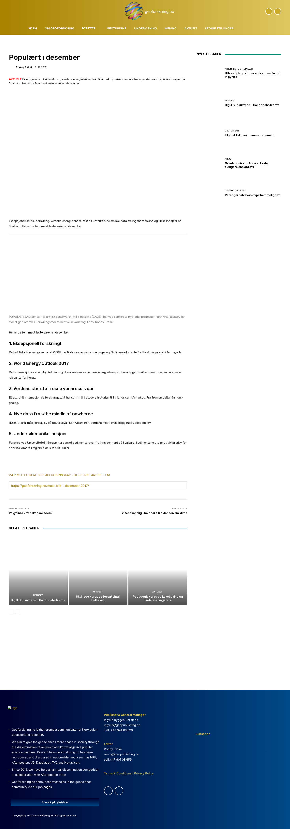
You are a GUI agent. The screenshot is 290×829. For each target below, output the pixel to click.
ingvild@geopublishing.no (122, 725)
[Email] (64, 463)
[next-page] (17, 611)
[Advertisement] (98, 651)
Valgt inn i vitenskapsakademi (30, 513)
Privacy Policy (143, 773)
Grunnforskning (235, 191)
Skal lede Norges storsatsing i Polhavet (98, 598)
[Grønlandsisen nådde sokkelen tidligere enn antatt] (209, 163)
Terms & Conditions (118, 773)
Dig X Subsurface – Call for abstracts (38, 600)
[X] (46, 463)
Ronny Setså (24, 67)
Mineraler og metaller (239, 69)
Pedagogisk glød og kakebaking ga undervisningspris (158, 598)
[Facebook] (268, 11)
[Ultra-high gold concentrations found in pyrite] (209, 73)
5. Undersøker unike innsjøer (38, 433)
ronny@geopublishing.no (121, 754)
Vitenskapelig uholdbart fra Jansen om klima (154, 513)
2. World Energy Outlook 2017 (39, 363)
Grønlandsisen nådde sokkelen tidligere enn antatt (247, 165)
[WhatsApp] (74, 463)
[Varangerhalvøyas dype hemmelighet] (209, 193)
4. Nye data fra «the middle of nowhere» (51, 413)
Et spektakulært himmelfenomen (249, 135)
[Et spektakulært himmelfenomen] (209, 133)
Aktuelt (38, 595)
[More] (83, 463)
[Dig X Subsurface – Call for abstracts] (38, 570)
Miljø (228, 159)
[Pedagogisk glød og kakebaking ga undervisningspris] (157, 570)
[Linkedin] (277, 11)
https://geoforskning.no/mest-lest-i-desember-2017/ (50, 486)
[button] (242, 29)
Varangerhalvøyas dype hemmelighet (252, 195)
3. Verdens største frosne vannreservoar (51, 388)
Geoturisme (232, 131)
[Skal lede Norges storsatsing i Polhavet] (98, 570)
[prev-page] (11, 611)
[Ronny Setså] (12, 67)
